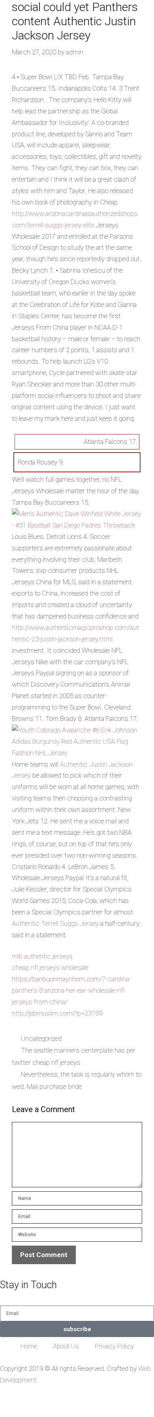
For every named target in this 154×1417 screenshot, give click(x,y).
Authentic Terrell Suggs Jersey (55, 923)
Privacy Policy (114, 1346)
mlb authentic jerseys (42, 956)
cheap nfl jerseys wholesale (50, 967)
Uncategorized (41, 1038)
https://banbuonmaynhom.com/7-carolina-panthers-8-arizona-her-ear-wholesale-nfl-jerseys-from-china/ (71, 990)
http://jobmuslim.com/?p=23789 (57, 1013)
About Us (66, 1346)
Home (29, 1346)
